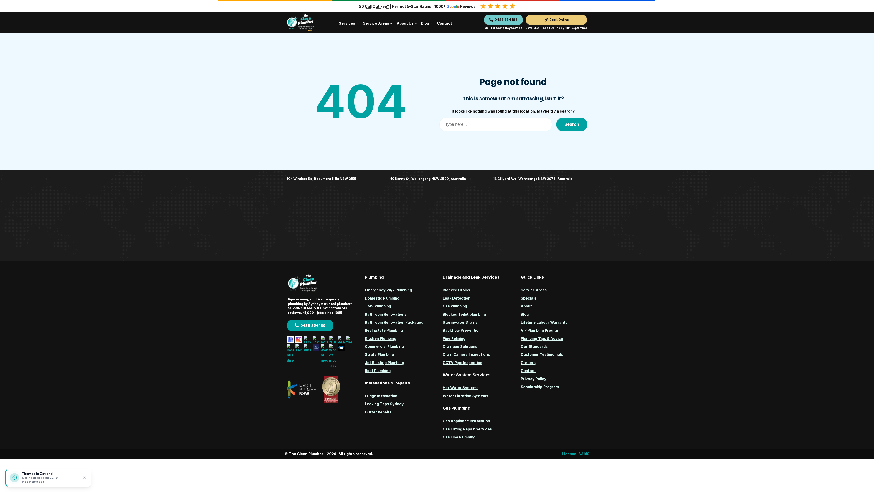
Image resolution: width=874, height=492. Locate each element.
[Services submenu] (357, 23)
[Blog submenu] (431, 23)
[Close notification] (84, 478)
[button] (503, 20)
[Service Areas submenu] (391, 23)
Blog (425, 23)
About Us (405, 23)
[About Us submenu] (415, 23)
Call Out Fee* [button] (377, 6)
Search (571, 124)
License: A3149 (575, 453)
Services (347, 23)
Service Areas (376, 23)
